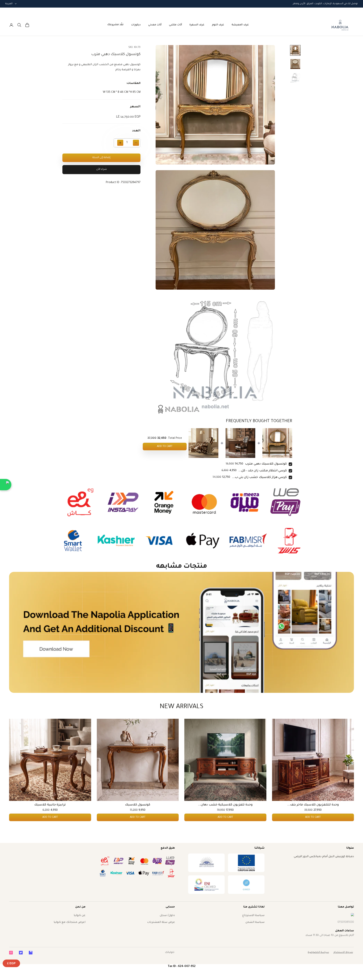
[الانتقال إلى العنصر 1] (295, 50)
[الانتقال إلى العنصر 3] (295, 77)
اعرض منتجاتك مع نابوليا (69, 922)
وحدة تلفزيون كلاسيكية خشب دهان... (225, 805)
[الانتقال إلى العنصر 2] (295, 64)
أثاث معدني (154, 24)
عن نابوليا (79, 915)
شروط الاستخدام (343, 952)
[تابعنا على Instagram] (11, 952)
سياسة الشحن (254, 922)
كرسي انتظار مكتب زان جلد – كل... (262, 470)
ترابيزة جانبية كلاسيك (50, 805)
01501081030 (345, 922)
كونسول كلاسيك (137, 805)
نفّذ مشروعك (115, 24)
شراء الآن (101, 169)
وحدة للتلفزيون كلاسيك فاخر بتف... (313, 805)
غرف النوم (218, 24)
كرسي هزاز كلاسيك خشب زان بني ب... (259, 477)
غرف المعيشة (240, 24)
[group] (181, 632)
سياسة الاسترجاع (253, 915)
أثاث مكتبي (175, 24)
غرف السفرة (196, 24)
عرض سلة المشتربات (161, 922)
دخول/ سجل (167, 915)
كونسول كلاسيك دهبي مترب (266, 464)
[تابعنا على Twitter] (21, 952)
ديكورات (136, 24)
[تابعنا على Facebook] (31, 952)
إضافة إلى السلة (101, 157)
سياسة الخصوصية (318, 952)
